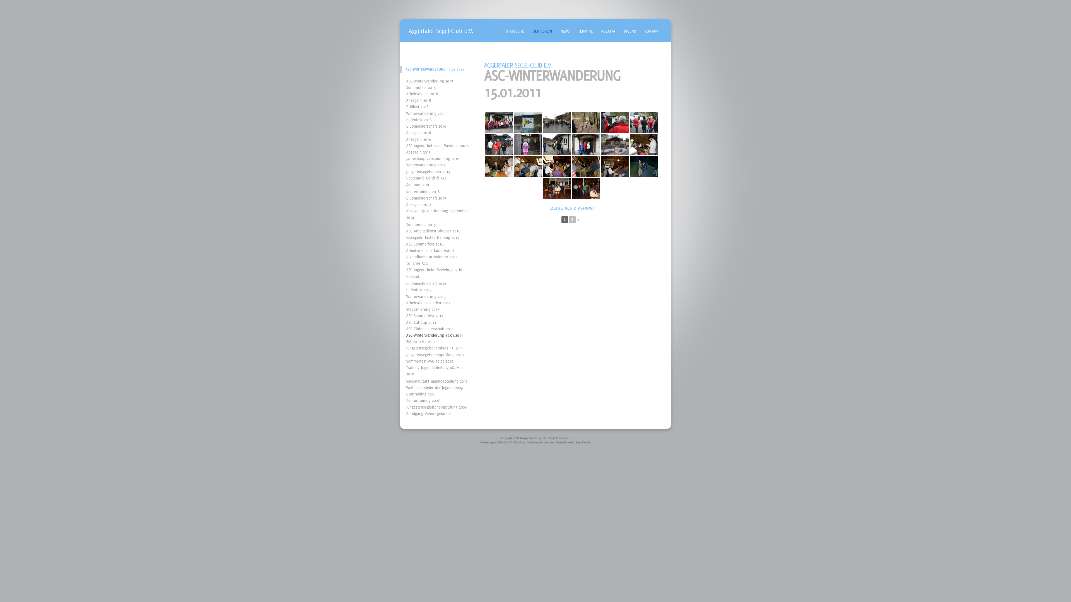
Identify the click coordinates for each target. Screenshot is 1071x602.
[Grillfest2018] (417, 106)
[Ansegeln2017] (418, 204)
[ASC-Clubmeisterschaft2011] (430, 328)
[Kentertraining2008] (423, 400)
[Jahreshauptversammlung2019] (432, 158)
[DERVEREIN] (542, 30)
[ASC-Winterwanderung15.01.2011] (434, 334)
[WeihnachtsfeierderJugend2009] (434, 387)
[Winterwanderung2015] (426, 164)
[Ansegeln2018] (418, 100)
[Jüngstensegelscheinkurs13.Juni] (434, 347)
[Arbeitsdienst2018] (422, 93)
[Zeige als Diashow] (572, 208)
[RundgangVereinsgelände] (428, 413)
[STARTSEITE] (515, 30)
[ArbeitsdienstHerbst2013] (428, 302)
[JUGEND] (630, 30)
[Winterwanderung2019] (426, 112)
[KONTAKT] (652, 30)
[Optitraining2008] (421, 393)
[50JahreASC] (417, 263)
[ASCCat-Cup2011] (421, 321)
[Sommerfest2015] (421, 86)
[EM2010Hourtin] (420, 341)
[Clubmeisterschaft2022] (426, 283)
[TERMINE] (585, 30)
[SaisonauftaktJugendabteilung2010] (437, 380)
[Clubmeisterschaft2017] (426, 197)
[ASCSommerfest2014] (424, 315)
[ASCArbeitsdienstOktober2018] (433, 230)
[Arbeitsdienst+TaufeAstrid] (430, 249)
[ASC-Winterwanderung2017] (429, 80)
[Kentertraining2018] (423, 191)
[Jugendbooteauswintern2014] (432, 256)
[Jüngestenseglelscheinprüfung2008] (436, 406)
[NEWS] (565, 30)
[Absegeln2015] (418, 151)
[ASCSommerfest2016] (424, 243)
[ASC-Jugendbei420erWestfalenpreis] (437, 145)
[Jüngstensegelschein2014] (428, 171)
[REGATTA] (608, 30)
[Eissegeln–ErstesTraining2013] (432, 237)
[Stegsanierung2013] (423, 309)
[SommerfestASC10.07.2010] (430, 360)
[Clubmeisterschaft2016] (426, 125)
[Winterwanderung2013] (426, 295)
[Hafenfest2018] (419, 119)
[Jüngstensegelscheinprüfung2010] (435, 354)
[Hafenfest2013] (419, 289)
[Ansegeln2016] (418, 132)
